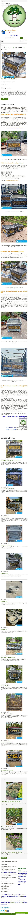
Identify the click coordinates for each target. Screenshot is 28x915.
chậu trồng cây (17, 902)
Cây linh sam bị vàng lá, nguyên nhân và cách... (11, 852)
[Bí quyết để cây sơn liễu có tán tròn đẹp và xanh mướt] (14, 799)
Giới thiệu (8, 3)
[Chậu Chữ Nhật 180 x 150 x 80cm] (14, 654)
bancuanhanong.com (5, 872)
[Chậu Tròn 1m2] (14, 598)
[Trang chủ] (14, 28)
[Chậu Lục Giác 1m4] (14, 682)
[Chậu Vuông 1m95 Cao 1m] (14, 738)
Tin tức (2, 3)
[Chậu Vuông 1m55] (14, 513)
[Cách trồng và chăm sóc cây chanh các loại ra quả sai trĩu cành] (14, 824)
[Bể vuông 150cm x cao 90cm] (14, 766)
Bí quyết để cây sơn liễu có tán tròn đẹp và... (11, 801)
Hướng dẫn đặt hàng (23, 874)
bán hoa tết (9, 896)
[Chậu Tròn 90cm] (14, 569)
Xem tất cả (3, 857)
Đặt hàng (4, 98)
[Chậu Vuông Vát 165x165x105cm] (14, 485)
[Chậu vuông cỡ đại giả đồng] (14, 710)
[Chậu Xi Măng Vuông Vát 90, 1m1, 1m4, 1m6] (14, 457)
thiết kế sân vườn (14, 896)
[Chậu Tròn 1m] (14, 626)
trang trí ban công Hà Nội (5, 902)
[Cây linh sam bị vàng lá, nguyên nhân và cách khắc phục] (14, 849)
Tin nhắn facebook (20, 913)
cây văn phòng (18, 894)
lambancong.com (13, 872)
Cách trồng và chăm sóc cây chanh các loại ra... (11, 826)
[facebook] (8, 911)
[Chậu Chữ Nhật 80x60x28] (14, 541)
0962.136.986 (14, 35)
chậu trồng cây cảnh (8, 894)
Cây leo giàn (4, 896)
